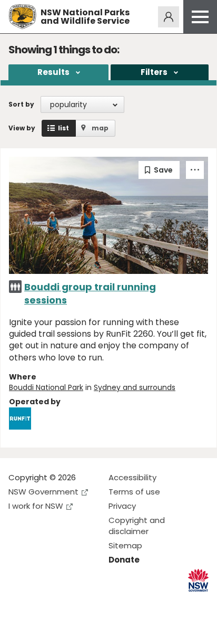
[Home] (22, 16)
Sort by (21, 104)
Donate (124, 559)
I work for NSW (35, 505)
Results (53, 72)
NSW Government (43, 491)
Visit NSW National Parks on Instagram (41, 601)
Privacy (122, 505)
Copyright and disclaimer (136, 526)
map (100, 127)
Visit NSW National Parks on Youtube (63, 601)
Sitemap (125, 545)
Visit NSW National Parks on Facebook (18, 601)
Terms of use (134, 491)
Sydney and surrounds (134, 387)
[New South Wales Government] (198, 580)
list (63, 127)
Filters (154, 72)
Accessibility (132, 477)
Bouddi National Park (46, 387)
